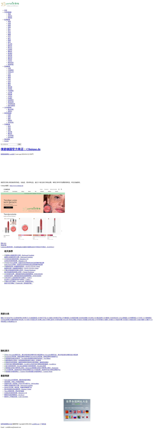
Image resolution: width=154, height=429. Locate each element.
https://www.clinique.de (16, 185)
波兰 (9, 38)
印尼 (9, 81)
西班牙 (10, 46)
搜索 (19, 144)
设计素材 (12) (143, 319)
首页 (5, 10)
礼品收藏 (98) (8, 319)
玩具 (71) (23, 319)
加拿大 (10, 16)
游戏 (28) (87, 319)
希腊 (9, 40)
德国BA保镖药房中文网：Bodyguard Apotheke (18, 385)
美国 (9, 14)
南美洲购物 (7, 113)
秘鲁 (9, 118)
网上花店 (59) (44, 319)
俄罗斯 (10, 55)
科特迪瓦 (11, 137)
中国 (9, 68)
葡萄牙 (10, 51)
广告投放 (43, 424)
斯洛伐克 (11, 62)
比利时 (10, 49)
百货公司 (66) (36, 319)
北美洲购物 (7, 12)
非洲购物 (7, 124)
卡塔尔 (10, 96)
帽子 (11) (150, 319)
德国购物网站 (5, 154)
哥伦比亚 (11, 122)
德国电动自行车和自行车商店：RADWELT (40, 247)
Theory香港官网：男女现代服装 (14, 391)
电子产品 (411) (45, 318)
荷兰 (9, 31)
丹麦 (9, 32)
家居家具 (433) (35, 318)
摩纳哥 (10, 59)
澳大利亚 (11, 109)
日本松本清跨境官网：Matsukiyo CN (15, 393)
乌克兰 (10, 60)
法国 (9, 23)
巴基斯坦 (11, 100)
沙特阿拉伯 (11, 103)
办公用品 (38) (75, 319)
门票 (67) (29, 319)
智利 (9, 117)
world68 (12, 154)
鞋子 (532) (28, 318)
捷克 (9, 42)
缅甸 (9, 85)
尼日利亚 (11, 135)
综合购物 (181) (86, 318)
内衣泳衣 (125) (116, 318)
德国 (9, 25)
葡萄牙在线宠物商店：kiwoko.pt (14, 395)
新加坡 (10, 87)
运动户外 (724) (11, 318)
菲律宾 (10, 89)
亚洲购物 (7, 66)
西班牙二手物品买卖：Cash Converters (16, 396)
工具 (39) (68, 319)
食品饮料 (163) (101, 318)
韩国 (9, 75)
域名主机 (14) (134, 319)
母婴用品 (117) (135, 318)
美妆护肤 (3, 245)
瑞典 (9, 27)
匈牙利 (10, 57)
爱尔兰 (10, 47)
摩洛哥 (10, 133)
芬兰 (9, 36)
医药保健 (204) (77, 318)
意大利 (10, 44)
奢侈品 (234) (69, 318)
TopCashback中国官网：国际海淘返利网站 (17, 380)
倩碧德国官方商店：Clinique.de (20, 149)
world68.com (35, 424)
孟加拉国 (11, 102)
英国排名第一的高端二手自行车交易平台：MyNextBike (21, 383)
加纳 (9, 130)
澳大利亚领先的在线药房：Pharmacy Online (17, 389)
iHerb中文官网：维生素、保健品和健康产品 (18, 387)
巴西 (9, 115)
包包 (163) (94, 318)
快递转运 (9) (13, 321)
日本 (9, 74)
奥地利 (10, 53)
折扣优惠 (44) (61, 319)
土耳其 (10, 92)
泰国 (9, 77)
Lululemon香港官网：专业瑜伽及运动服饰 (14, 247)
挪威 (9, 34)
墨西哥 (10, 18)
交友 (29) (81, 319)
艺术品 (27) (93, 319)
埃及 (9, 128)
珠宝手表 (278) (60, 318)
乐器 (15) (127, 319)
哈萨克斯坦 (11, 105)
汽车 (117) (143, 318)
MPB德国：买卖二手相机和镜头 (14, 381)
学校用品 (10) (5, 321)
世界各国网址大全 (6, 424)
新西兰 (10, 111)
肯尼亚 (10, 131)
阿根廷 (10, 120)
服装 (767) (4, 318)
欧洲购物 (7, 19)
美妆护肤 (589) (20, 318)
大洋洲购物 (7, 107)
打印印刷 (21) (101, 319)
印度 (9, 79)
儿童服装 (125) (125, 318)
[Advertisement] (54, 167)
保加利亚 (11, 64)
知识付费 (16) (120, 319)
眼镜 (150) (109, 318)
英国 (9, 21)
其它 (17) (113, 319)
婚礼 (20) (108, 319)
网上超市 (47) (52, 319)
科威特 (10, 98)
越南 (9, 83)
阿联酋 (10, 94)
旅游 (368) (53, 318)
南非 (9, 126)
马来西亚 (11, 90)
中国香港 (11, 70)
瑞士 (9, 29)
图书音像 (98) (16, 319)
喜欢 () (3, 243)
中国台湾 (11, 72)
